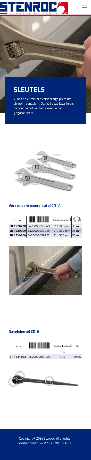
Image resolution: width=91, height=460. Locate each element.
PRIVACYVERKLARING (59, 443)
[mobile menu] (84, 7)
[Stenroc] (34, 7)
